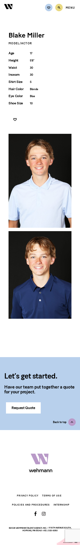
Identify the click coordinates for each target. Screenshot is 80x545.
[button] (64, 422)
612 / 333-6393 (51, 530)
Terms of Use (51, 495)
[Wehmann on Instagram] (44, 514)
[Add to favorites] (15, 119)
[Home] (8, 12)
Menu (70, 7)
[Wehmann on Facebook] (35, 513)
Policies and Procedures (31, 504)
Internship (62, 504)
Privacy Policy (27, 495)
